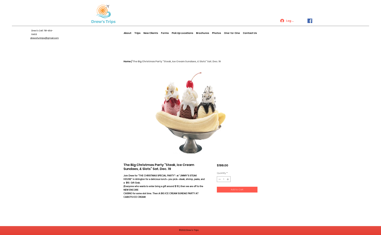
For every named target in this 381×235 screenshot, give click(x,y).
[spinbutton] (223, 179)
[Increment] (228, 179)
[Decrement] (219, 179)
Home (127, 61)
